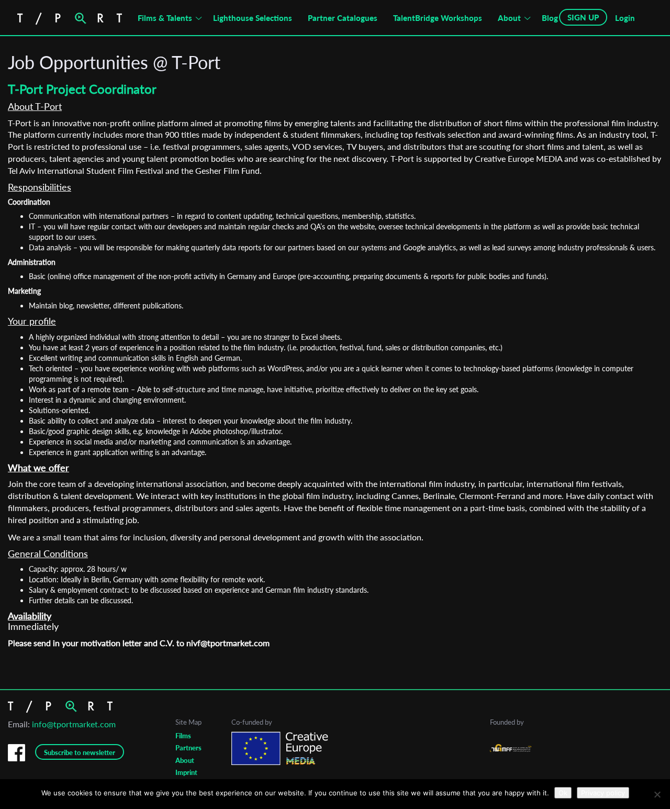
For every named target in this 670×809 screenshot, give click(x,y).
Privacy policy (603, 793)
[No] (657, 794)
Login (625, 18)
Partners (188, 748)
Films (183, 736)
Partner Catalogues (342, 18)
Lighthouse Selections (252, 18)
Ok (563, 793)
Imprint (186, 772)
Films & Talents (165, 18)
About (509, 18)
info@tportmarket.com (74, 724)
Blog (550, 18)
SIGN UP (583, 17)
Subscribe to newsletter (79, 752)
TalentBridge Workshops (437, 18)
